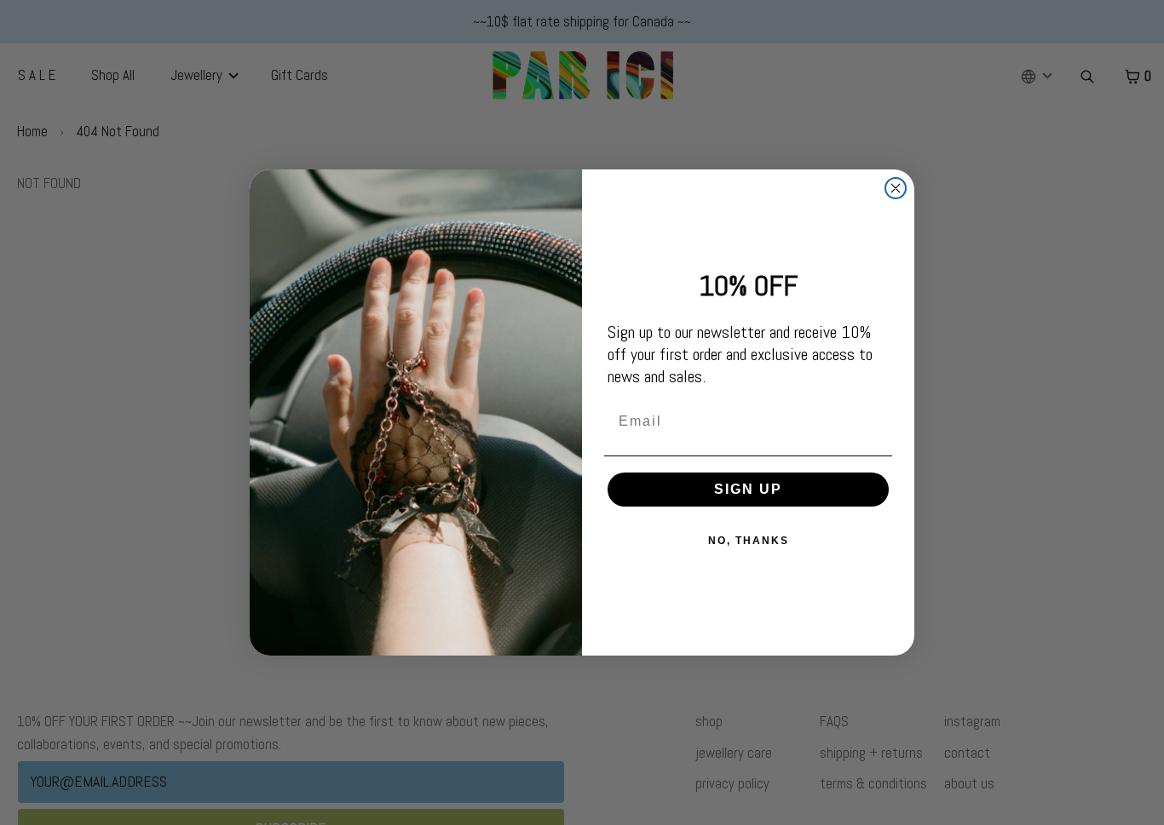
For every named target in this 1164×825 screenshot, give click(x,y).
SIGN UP (748, 489)
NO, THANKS (748, 541)
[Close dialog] (895, 188)
